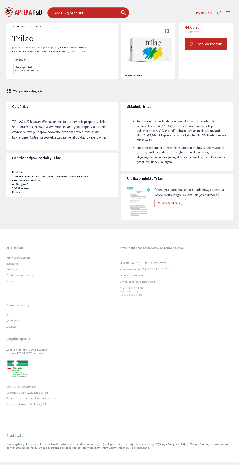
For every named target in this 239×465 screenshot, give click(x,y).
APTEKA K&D (20, 26)
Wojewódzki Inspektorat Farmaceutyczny (31, 398)
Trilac (39, 26)
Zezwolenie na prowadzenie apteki (27, 392)
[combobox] (100, 12)
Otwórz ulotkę (170, 203)
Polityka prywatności (18, 257)
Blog (8, 315)
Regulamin (12, 263)
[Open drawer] (228, 13)
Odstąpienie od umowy (20, 275)
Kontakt (11, 281)
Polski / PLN (204, 13)
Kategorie (12, 320)
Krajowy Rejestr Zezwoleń (21, 386)
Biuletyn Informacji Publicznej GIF (26, 404)
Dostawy (11, 269)
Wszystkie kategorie (28, 91)
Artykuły (11, 326)
